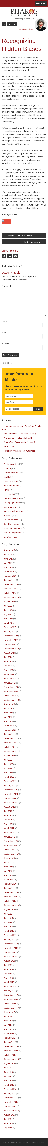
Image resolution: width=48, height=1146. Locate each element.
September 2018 (11, 956)
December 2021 (11, 789)
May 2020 (8, 871)
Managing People (12, 502)
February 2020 (10, 883)
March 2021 (9, 828)
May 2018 (8, 973)
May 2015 (8, 1127)
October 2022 (10, 747)
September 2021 (11, 802)
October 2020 (10, 849)
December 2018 (11, 943)
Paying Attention (34, 242)
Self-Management (12, 524)
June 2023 (8, 712)
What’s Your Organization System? (19, 442)
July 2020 (8, 862)
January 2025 (10, 631)
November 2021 (11, 794)
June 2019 (8, 918)
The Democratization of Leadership (20, 433)
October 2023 (10, 695)
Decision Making (11, 481)
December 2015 (11, 1097)
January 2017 (10, 1042)
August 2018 (9, 960)
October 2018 (10, 952)
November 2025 (11, 588)
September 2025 (11, 597)
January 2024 (10, 682)
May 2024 (8, 665)
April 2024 (8, 670)
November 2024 (11, 640)
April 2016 (8, 1080)
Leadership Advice (12, 498)
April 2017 (8, 1029)
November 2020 (11, 845)
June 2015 (8, 1123)
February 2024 (10, 678)
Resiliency (8, 515)
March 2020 (9, 879)
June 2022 (8, 764)
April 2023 (8, 721)
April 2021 (8, 824)
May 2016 (8, 1076)
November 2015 (11, 1102)
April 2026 (8, 567)
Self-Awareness (11, 519)
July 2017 (8, 1016)
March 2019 (9, 930)
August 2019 (9, 909)
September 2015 (11, 1110)
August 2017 (9, 1012)
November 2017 (11, 999)
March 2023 (9, 725)
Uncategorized (10, 536)
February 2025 (10, 627)
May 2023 (8, 717)
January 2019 (10, 939)
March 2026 (9, 571)
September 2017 (11, 1007)
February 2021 (10, 832)
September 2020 (11, 853)
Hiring (6, 489)
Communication (11, 472)
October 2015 (10, 1106)
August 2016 (9, 1063)
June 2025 (8, 610)
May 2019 (8, 922)
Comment (7, 286)
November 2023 (11, 691)
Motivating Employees (14, 511)
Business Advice (11, 464)
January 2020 (10, 888)
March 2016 (9, 1084)
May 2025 (8, 614)
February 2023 (10, 729)
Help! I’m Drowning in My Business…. (20, 450)
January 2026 (10, 580)
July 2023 (8, 708)
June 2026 (8, 558)
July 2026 (8, 554)
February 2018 (10, 986)
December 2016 (11, 1046)
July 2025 (8, 605)
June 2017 (8, 1020)
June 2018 (8, 969)
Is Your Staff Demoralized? (18, 235)
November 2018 (11, 948)
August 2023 (9, 704)
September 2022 (11, 751)
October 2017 (10, 1003)
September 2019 (11, 905)
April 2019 (8, 926)
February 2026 (10, 575)
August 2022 (9, 755)
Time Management (12, 532)
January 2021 (10, 836)
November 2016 (11, 1050)
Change (7, 468)
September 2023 (11, 700)
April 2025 (8, 618)
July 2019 (8, 913)
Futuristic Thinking (12, 485)
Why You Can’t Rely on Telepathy (18, 438)
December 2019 (11, 892)
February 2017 (10, 1037)
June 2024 (8, 661)
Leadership (9, 494)
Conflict (7, 477)
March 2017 (9, 1033)
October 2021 (10, 798)
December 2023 (11, 687)
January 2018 (10, 990)
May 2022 (8, 768)
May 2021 (8, 819)
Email (5, 332)
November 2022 (11, 742)
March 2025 (9, 623)
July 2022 (8, 759)
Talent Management (13, 528)
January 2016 (10, 1093)
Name (5, 321)
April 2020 (8, 875)
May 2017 (8, 1025)
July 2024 (8, 657)
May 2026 (8, 563)
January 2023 (10, 734)
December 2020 (11, 841)
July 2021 (8, 811)
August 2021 (9, 806)
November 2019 (11, 896)
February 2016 (10, 1089)
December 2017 (11, 995)
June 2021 (8, 815)
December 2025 (11, 584)
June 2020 (8, 866)
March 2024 (9, 674)
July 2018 (8, 965)
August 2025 (9, 601)
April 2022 (8, 772)
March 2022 (9, 776)
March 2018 (9, 982)
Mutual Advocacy (11, 446)
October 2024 (10, 644)
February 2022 (10, 781)
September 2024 (11, 648)
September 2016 (11, 1059)
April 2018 (8, 978)
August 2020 (9, 858)
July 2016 (8, 1067)
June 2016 (8, 1072)
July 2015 (8, 1119)
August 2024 (9, 652)
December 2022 (11, 738)
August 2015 (9, 1114)
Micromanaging (11, 507)
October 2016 (10, 1055)
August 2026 (9, 550)
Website (5, 343)
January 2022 (10, 785)
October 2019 (10, 901)
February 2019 (10, 935)
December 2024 (11, 635)
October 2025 (10, 593)
